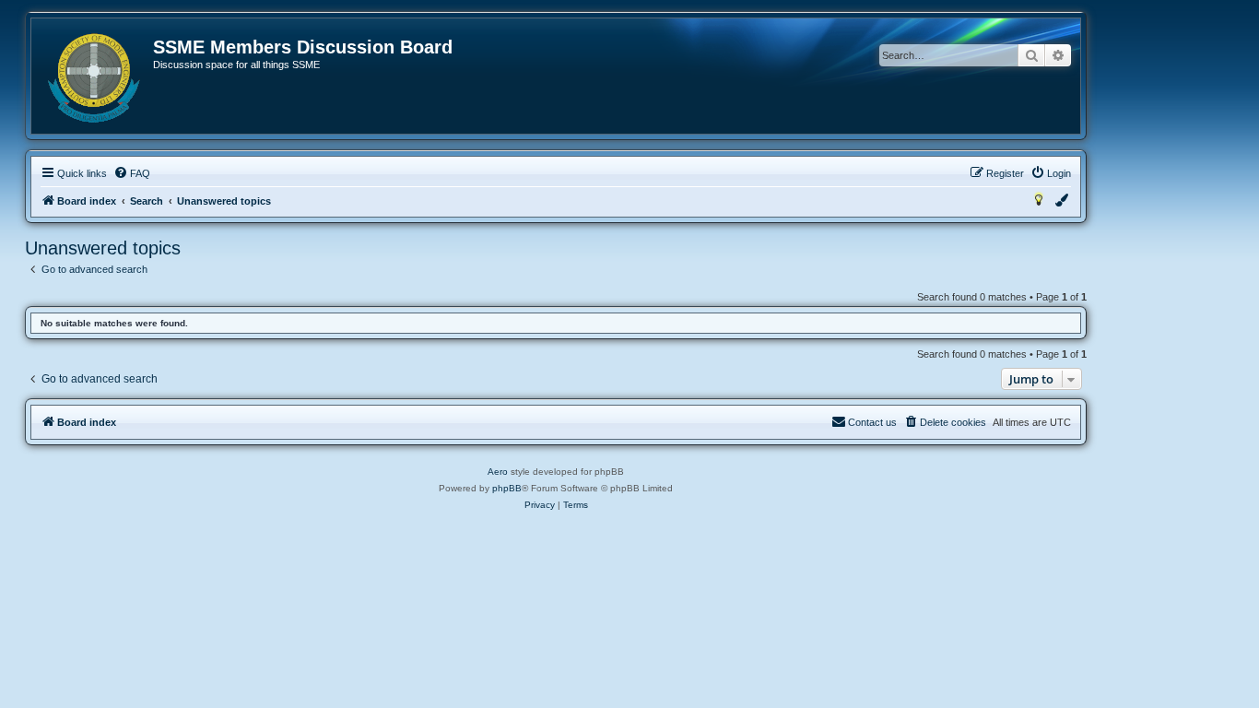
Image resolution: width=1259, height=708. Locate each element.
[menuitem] (131, 173)
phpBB (507, 488)
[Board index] (93, 78)
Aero (498, 471)
